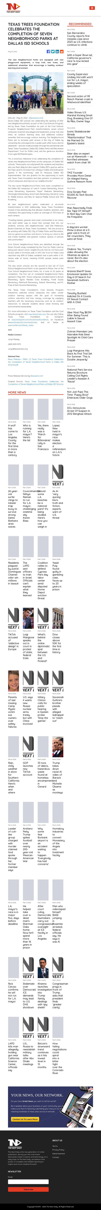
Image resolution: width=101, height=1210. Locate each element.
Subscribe (28, 1189)
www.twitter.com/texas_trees (20, 325)
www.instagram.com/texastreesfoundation (29, 319)
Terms (55, 1146)
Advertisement (58, 1153)
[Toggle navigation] (92, 8)
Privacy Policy (58, 1150)
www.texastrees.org (36, 314)
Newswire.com (36, 118)
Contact (55, 1157)
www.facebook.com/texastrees (23, 322)
